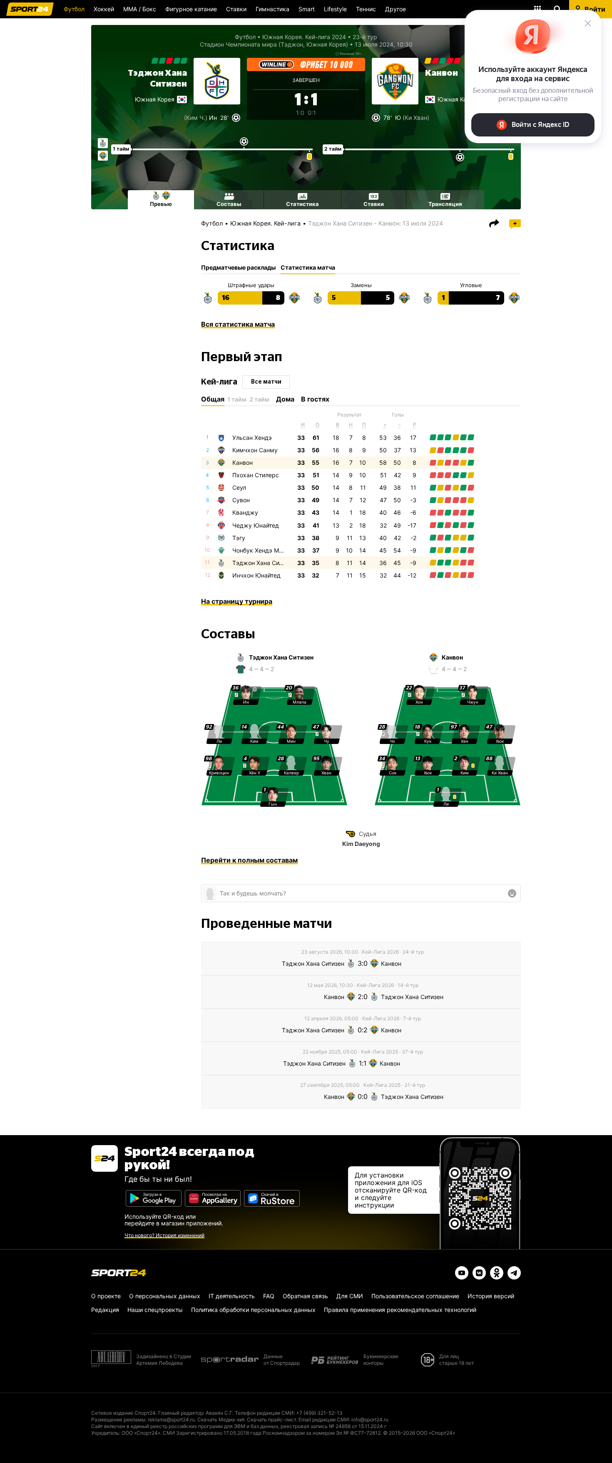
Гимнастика (272, 8)
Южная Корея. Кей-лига (265, 223)
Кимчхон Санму (255, 450)
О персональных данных (164, 1295)
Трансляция (445, 204)
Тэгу (238, 537)
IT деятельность (232, 1295)
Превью (161, 204)
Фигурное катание (191, 8)
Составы (228, 204)
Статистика (302, 204)
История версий (491, 1295)
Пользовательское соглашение (415, 1295)
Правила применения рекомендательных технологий (400, 1309)
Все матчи (266, 382)
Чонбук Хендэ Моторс (263, 550)
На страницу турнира (236, 601)
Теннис (366, 8)
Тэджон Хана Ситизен (263, 562)
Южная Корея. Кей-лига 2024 (304, 36)
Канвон (441, 73)
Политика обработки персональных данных (253, 1309)
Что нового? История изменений (164, 1235)
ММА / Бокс (139, 8)
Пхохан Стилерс (255, 475)
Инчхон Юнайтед (256, 575)
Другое (395, 8)
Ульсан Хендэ (252, 437)
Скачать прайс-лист (271, 1419)
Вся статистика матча (238, 324)
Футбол (74, 8)
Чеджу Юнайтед (255, 525)
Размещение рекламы (118, 1419)
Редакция (105, 1309)
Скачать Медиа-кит (220, 1419)
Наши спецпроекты (155, 1309)
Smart (307, 8)
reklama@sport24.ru (171, 1419)
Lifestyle (335, 8)
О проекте (106, 1295)
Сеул (239, 487)
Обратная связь (305, 1295)
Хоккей (104, 8)
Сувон (241, 499)
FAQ (268, 1295)
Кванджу (245, 512)
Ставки (236, 8)
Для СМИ (349, 1295)
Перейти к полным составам (249, 860)
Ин (213, 117)
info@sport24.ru (369, 1419)
